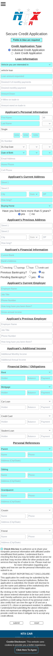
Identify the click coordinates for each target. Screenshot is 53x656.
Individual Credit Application (28, 49)
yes (23, 213)
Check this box (11, 549)
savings (21, 268)
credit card (43, 268)
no (33, 213)
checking (8, 268)
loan (31, 268)
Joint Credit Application (28, 53)
